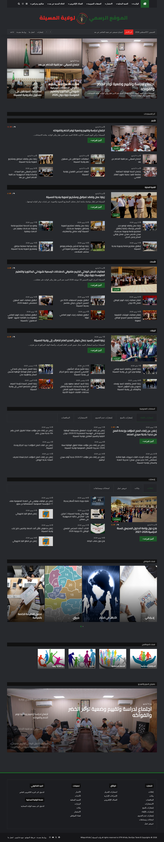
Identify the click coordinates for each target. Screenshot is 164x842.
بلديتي (28, 617)
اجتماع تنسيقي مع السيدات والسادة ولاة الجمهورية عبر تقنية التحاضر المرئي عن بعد (23, 174)
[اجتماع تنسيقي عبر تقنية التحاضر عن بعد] (44, 53)
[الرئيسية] (145, 4)
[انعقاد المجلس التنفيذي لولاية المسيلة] (98, 172)
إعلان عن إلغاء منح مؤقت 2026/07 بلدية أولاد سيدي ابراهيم (82, 458)
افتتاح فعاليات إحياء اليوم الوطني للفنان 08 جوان (127, 301)
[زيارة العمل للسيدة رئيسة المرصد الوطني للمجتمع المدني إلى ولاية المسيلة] (46, 384)
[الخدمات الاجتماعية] (112, 659)
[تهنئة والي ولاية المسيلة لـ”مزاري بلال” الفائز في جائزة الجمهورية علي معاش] (98, 514)
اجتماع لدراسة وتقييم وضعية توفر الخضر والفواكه (125, 86)
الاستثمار (77, 812)
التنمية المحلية (123, 4)
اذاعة (12, 32)
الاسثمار (109, 4)
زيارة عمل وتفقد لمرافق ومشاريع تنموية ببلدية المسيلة (22, 160)
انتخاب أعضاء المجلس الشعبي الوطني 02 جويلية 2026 (76, 529)
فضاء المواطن (75, 816)
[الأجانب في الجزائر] (53, 594)
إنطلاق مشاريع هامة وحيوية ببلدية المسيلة (126, 247)
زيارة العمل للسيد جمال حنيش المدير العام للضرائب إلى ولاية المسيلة (69, 340)
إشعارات (40, 32)
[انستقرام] (49, 837)
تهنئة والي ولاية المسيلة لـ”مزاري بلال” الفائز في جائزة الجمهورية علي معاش (75, 516)
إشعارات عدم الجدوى (103, 417)
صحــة (92, 666)
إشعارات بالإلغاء (146, 417)
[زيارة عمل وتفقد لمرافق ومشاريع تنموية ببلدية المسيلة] (46, 159)
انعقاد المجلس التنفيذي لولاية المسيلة (76, 173)
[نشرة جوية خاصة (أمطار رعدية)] (98, 501)
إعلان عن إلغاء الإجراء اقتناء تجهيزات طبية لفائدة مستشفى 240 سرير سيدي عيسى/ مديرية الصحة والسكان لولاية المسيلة (136, 460)
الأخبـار (78, 792)
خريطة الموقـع (30, 837)
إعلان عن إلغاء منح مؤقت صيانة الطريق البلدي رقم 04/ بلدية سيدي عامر (32, 431)
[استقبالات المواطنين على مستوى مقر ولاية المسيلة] (25, 84)
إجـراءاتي (102, 617)
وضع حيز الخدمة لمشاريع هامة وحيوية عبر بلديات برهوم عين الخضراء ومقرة (24, 228)
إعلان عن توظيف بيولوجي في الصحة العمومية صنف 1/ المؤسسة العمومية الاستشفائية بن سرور (31, 502)
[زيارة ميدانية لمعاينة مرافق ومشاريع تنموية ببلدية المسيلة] (46, 246)
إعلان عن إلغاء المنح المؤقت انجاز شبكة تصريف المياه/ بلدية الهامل (33, 458)
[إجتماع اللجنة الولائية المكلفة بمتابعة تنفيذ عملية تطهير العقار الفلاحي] (150, 172)
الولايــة (136, 4)
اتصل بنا (32, 32)
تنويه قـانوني (19, 837)
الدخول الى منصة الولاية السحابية (32, 806)
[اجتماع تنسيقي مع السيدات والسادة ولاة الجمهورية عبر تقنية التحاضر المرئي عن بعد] (46, 172)
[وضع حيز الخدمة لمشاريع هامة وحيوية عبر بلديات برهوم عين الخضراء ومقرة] (46, 226)
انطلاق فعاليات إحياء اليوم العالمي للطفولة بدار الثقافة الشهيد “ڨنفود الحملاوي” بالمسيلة (22, 317)
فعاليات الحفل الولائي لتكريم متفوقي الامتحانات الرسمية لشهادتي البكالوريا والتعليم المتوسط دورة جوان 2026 (64, 89)
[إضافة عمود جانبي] (27, 4)
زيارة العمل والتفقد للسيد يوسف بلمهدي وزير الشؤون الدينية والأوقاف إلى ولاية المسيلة (127, 386)
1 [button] (83, 626)
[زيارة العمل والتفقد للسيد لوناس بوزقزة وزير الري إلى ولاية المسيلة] (150, 369)
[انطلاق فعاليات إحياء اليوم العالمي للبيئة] (98, 315)
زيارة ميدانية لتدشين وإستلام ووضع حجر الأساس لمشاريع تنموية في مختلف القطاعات (74, 249)
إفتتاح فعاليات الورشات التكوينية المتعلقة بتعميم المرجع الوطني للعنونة (127, 317)
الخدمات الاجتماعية (118, 666)
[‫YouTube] (52, 837)
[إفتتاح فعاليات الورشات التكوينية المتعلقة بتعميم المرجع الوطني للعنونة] (150, 315)
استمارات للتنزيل (110, 792)
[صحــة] (82, 659)
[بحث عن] (19, 4)
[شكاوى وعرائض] (128, 594)
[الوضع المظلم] (23, 4)
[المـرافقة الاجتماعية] (143, 659)
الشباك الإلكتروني (76, 4)
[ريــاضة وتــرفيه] (51, 659)
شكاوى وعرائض (38, 4)
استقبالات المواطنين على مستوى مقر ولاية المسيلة (28, 93)
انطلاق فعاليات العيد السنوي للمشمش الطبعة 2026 (25, 301)
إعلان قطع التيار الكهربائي (26, 513)
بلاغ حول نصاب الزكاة (96, 541)
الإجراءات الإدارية (110, 796)
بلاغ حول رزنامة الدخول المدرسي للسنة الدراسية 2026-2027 (101, 32)
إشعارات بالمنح (126, 417)
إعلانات (150, 488)
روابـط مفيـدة (21, 32)
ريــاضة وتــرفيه (57, 666)
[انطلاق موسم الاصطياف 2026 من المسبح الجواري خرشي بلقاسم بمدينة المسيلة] (98, 300)
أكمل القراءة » (96, 140)
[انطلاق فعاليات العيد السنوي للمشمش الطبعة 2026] (46, 300)
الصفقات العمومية (94, 4)
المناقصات (65, 417)
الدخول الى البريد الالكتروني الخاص (31, 792)
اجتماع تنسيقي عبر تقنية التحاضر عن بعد (58, 64)
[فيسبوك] (59, 837)
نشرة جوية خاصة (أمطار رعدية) (76, 501)
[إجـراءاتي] (90, 594)
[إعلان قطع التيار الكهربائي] (46, 514)
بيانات (137, 488)
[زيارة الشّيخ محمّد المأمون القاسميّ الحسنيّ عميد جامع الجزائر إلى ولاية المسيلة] (98, 369)
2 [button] (81, 626)
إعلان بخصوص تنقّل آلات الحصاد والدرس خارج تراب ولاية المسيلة (32, 529)
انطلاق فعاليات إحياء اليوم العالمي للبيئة (74, 316)
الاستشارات (82, 417)
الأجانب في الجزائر (60, 617)
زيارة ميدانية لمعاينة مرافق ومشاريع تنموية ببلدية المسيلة (24, 247)
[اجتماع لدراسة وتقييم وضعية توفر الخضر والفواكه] (119, 68)
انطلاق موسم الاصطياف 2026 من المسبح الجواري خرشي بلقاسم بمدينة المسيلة (74, 303)
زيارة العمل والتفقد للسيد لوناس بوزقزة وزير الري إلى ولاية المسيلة (126, 370)
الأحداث (78, 796)
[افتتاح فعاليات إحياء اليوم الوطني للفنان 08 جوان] (150, 300)
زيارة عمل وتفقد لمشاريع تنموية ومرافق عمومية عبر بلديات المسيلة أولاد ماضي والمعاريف (75, 228)
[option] (82, 68)
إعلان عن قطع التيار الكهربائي (24, 541)
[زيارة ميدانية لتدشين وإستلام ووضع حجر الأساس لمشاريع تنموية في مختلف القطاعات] (98, 246)
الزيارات (78, 804)
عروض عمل (122, 488)
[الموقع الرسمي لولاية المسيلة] (82, 18)
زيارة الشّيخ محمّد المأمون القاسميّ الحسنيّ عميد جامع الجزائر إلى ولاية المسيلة (74, 372)
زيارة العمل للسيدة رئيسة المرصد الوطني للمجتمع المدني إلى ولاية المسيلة (23, 386)
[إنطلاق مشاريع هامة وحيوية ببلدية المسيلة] (150, 246)
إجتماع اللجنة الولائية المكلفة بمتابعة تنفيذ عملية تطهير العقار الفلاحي (127, 174)
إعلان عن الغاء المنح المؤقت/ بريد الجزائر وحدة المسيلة (33, 446)
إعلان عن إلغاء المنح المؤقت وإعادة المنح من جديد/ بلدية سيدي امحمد (135, 432)
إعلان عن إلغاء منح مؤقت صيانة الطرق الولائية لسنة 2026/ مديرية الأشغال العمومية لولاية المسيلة (83, 446)
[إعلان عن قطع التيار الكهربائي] (46, 541)
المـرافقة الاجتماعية (148, 666)
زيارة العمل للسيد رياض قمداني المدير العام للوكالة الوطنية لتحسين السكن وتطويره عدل (22, 372)
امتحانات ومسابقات (101, 488)
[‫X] (56, 837)
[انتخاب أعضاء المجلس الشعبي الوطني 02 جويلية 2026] (98, 528)
